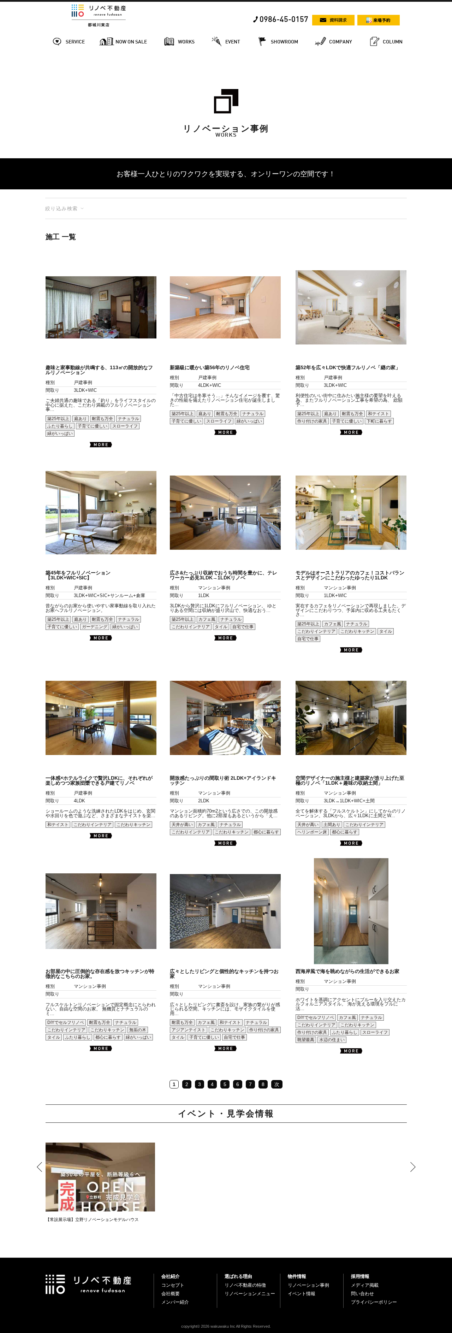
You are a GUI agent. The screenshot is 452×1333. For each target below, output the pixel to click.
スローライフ (125, 426)
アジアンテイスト (189, 1029)
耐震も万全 (102, 418)
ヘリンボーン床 (312, 832)
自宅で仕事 (243, 626)
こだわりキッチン (357, 631)
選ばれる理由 (238, 1276)
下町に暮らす (379, 421)
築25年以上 (58, 418)
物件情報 (297, 1276)
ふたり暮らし (60, 426)
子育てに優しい (92, 426)
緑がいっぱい (60, 433)
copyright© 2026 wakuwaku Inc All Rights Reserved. (226, 1326)
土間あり (331, 824)
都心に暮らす (266, 832)
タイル (221, 626)
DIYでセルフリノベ (65, 1022)
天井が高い (182, 824)
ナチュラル (128, 418)
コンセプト (172, 1285)
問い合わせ (362, 1293)
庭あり (80, 418)
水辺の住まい (332, 1039)
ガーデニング (94, 626)
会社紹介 (170, 1276)
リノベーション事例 (308, 1285)
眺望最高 (305, 1039)
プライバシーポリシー (374, 1302)
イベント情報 (301, 1293)
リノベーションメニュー (250, 1293)
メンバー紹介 (175, 1302)
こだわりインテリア (191, 626)
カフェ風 (206, 619)
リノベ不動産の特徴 (245, 1285)
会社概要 (170, 1293)
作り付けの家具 (312, 421)
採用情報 (360, 1276)
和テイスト (378, 413)
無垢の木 (137, 1029)
